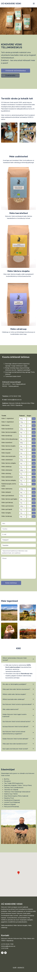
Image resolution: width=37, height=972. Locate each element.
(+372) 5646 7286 (15, 396)
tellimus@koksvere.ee (14, 400)
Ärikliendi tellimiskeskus (15, 70)
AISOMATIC (20, 967)
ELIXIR (14, 967)
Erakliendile (10, 75)
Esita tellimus (11, 583)
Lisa (34, 419)
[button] (9, 613)
